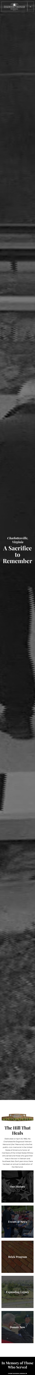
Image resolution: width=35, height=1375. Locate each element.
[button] (30, 7)
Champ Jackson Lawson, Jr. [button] (17, 1373)
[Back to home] (14, 7)
